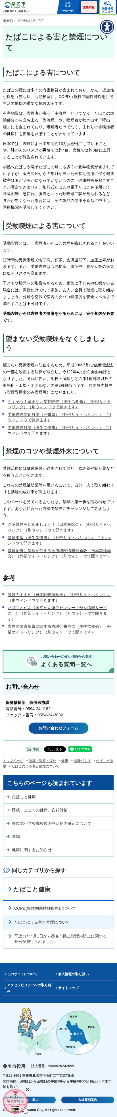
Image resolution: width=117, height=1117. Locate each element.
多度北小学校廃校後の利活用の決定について (51, 823)
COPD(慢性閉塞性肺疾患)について (45, 908)
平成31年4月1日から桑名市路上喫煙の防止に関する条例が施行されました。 (60, 939)
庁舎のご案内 (29, 1099)
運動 (16, 836)
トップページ (13, 761)
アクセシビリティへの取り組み (29, 988)
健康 (64, 761)
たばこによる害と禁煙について (42, 922)
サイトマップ (68, 988)
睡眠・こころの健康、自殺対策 (40, 810)
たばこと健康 (24, 796)
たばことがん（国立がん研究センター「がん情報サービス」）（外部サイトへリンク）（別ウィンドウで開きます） (57, 613)
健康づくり (82, 761)
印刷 (36, 749)
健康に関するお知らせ (32, 849)
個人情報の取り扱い (73, 974)
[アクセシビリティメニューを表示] (107, 27)
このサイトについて (22, 974)
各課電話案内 (87, 1099)
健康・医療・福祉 (42, 761)
